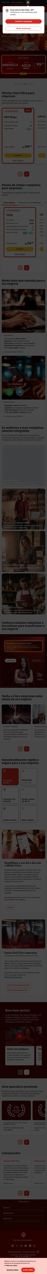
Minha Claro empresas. (13, 977)
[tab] (9, 202)
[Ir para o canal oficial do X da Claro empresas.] (17, 1245)
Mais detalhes (18, 160)
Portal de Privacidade (29, 1252)
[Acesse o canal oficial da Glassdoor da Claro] (34, 1245)
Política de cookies (11, 1265)
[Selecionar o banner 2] (18, 84)
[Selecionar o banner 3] (22, 84)
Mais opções (23, 1201)
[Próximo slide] (26, 174)
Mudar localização (23, 28)
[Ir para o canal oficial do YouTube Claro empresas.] (25, 1245)
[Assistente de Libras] (38, 1252)
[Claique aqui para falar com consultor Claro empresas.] (23, 51)
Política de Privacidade (14, 1252)
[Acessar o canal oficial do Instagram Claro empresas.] (21, 1245)
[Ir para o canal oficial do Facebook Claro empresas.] (12, 1245)
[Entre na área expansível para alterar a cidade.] (28, 2)
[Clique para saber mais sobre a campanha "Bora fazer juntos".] (23, 661)
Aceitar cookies (28, 1270)
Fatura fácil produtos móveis (18, 985)
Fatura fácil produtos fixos (17, 990)
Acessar (10, 907)
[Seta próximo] (26, 749)
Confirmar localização (23, 21)
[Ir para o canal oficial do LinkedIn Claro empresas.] (30, 1245)
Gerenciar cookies (12, 1270)
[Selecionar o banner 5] (28, 84)
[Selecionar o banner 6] (32, 84)
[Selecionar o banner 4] (25, 84)
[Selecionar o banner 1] (15, 84)
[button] (9, 202)
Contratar (18, 155)
